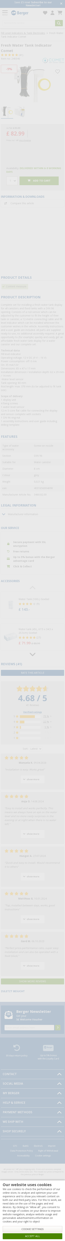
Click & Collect (22, 566)
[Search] (59, 23)
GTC (15, 1146)
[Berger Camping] (25, 13)
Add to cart (41, 180)
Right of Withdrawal (48, 1151)
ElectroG (38, 1146)
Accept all (32, 1236)
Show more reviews (32, 981)
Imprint (51, 1146)
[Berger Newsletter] (57, 1027)
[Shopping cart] (60, 12)
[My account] (52, 12)
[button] (32, 605)
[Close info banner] (61, 4)
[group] (7, 112)
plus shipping (25, 140)
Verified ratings (32, 712)
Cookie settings (43, 1155)
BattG (26, 1146)
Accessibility (23, 1155)
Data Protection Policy (21, 1151)
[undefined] (38, 604)
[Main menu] (5, 12)
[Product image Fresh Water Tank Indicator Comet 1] (32, 84)
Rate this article (32, 672)
